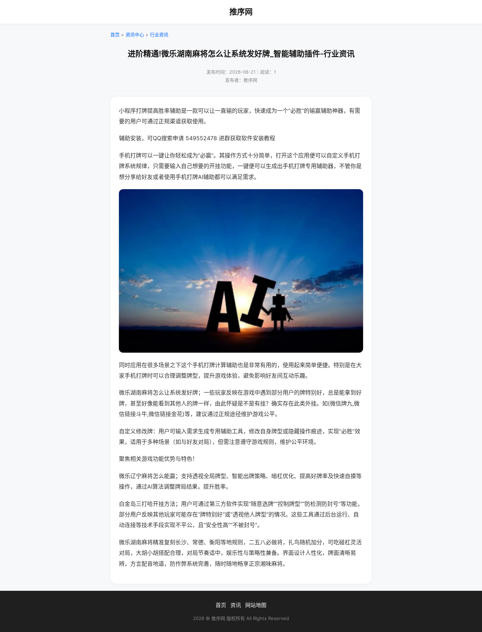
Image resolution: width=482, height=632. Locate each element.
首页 (115, 34)
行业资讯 (159, 34)
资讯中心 (135, 34)
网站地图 (255, 605)
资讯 (235, 605)
